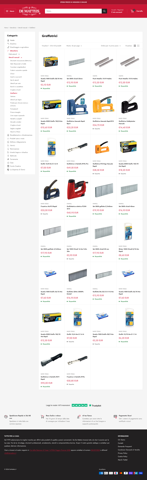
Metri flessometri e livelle (18, 64)
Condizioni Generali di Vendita (129, 450)
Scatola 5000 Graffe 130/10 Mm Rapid (50, 335)
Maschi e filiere (15, 132)
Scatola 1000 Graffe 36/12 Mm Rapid (51, 293)
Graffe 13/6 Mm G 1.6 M (75, 334)
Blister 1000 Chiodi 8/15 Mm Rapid (129, 250)
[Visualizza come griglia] (135, 46)
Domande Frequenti (125, 446)
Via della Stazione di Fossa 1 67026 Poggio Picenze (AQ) (50, 450)
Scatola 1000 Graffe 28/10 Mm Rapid (51, 80)
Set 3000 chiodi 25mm (75, 79)
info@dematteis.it (10, 453)
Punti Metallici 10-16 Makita (128, 79)
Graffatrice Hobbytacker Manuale (127, 122)
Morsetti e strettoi (15, 122)
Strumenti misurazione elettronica (20, 61)
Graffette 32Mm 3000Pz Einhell (75, 293)
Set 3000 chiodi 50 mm (101, 249)
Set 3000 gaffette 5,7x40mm (102, 206)
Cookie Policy (122, 456)
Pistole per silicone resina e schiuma (19, 104)
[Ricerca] (104, 11)
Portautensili (14, 109)
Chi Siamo (121, 440)
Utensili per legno (16, 100)
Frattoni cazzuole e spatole (18, 70)
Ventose (12, 96)
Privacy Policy (122, 453)
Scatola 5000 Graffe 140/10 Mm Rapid (128, 165)
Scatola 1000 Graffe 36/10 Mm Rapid (129, 293)
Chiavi (12, 74)
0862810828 (95, 450)
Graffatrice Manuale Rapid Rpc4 (76, 122)
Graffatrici (13, 93)
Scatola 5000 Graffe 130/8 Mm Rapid (51, 122)
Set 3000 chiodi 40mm (127, 206)
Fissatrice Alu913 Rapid (49, 206)
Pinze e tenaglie (15, 112)
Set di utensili (14, 80)
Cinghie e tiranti (15, 90)
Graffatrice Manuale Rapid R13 (103, 121)
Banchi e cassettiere (16, 86)
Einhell (69, 76)
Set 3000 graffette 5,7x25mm (51, 249)
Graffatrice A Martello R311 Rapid (50, 378)
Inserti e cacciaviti (16, 77)
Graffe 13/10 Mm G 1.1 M (127, 334)
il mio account (116, 12)
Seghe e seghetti (15, 128)
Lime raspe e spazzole (17, 115)
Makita (95, 76)
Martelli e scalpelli (16, 119)
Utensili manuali (14, 57)
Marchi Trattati (123, 460)
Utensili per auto (15, 83)
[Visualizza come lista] (138, 46)
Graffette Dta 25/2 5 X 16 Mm (103, 292)
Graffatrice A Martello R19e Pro (77, 164)
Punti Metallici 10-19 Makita (102, 79)
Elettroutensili (13, 54)
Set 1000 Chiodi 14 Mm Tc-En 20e (77, 250)
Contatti (120, 443)
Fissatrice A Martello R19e (76, 377)
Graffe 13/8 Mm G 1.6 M (49, 164)
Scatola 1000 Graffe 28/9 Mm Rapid (103, 335)
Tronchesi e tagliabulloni (18, 67)
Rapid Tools (45, 76)
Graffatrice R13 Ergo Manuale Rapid (103, 165)
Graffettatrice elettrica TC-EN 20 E (76, 207)
